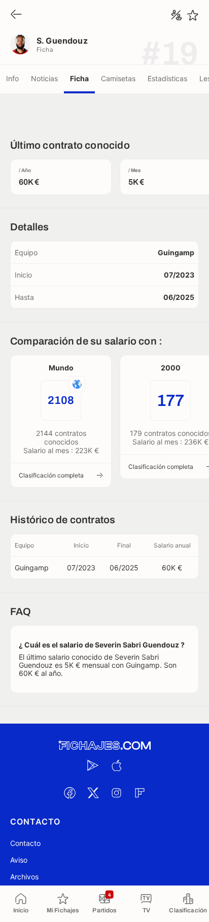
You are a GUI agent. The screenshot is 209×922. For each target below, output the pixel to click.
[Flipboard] (139, 792)
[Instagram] (116, 792)
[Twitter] (92, 792)
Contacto (25, 843)
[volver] (16, 15)
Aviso (18, 860)
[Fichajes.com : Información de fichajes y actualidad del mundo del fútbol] (104, 746)
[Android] (92, 765)
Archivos (24, 876)
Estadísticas (167, 78)
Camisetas (118, 78)
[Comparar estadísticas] (176, 15)
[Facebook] (69, 792)
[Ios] (116, 765)
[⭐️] (193, 15)
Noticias (44, 78)
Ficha (79, 78)
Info (12, 78)
